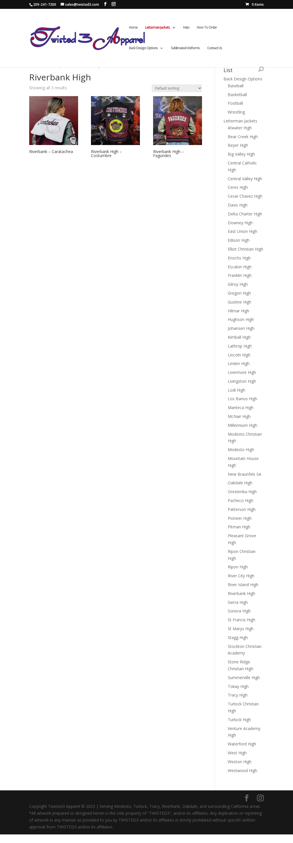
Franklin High (240, 275)
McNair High (239, 416)
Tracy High (238, 695)
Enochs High (239, 258)
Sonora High (239, 611)
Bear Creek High (243, 136)
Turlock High (239, 719)
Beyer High (238, 145)
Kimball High (239, 337)
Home (133, 27)
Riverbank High (241, 593)
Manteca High (241, 407)
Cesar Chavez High (245, 196)
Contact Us (214, 48)
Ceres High (238, 187)
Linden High (239, 363)
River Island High (243, 584)
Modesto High (241, 449)
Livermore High (242, 372)
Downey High (240, 222)
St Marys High (241, 628)
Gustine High (239, 302)
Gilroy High (238, 284)
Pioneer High (240, 518)
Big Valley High (241, 154)
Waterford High (242, 744)
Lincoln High (239, 355)
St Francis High (241, 619)
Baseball (235, 85)
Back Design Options (143, 48)
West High (237, 752)
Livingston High (242, 381)
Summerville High (244, 677)
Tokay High (238, 686)
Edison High (239, 240)
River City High (241, 575)
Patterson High (242, 509)
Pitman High (239, 526)
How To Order (207, 27)
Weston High (240, 761)
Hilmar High (238, 311)
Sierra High (238, 602)
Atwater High (240, 127)
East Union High (242, 231)
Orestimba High (242, 491)
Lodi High (236, 390)
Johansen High (241, 328)
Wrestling (236, 112)
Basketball (237, 94)
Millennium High (242, 425)
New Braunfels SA (244, 474)
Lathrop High (240, 346)
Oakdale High (240, 482)
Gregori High (239, 293)
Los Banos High (242, 398)
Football (235, 103)
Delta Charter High (245, 214)
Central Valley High (245, 178)
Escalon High (240, 266)
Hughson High (241, 319)
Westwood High (242, 770)
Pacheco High (240, 500)
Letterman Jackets (240, 121)
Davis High (238, 205)
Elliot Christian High (245, 249)
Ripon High (238, 567)
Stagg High (238, 637)
